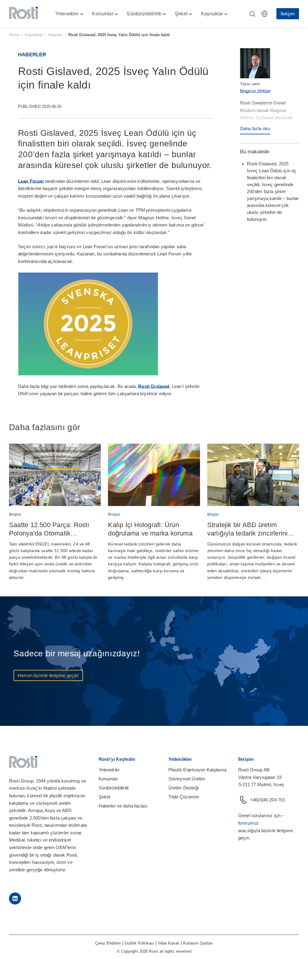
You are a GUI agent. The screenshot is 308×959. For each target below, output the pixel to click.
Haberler (55, 35)
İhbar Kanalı (169, 943)
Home (14, 35)
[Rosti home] (23, 13)
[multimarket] (264, 14)
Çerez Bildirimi (108, 943)
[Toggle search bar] (252, 14)
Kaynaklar (34, 35)
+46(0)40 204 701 (267, 799)
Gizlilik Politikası (139, 943)
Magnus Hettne (255, 90)
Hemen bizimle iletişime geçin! (48, 675)
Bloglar (15, 514)
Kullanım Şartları (198, 943)
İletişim (288, 13)
